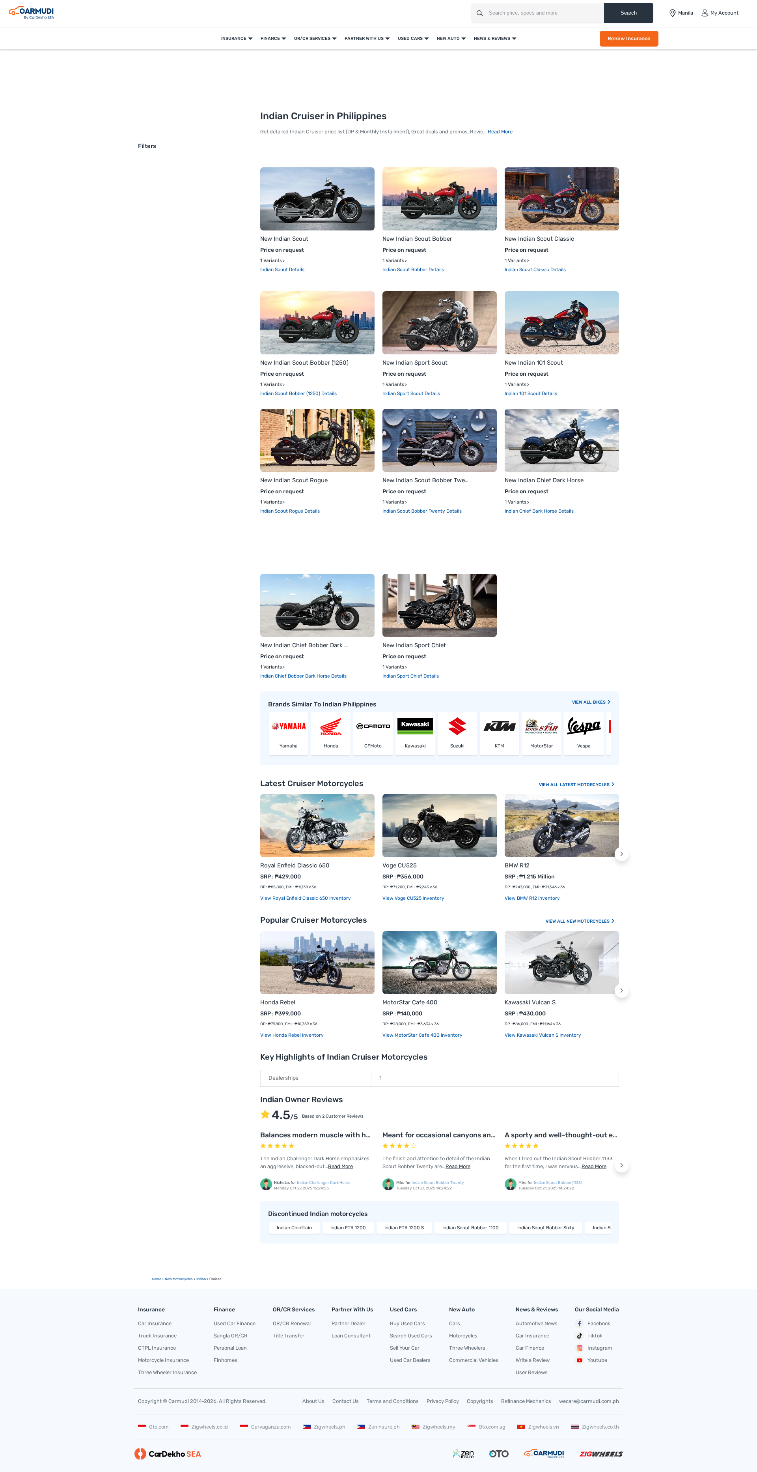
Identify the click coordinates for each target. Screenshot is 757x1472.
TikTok (594, 1336)
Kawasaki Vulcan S (530, 1002)
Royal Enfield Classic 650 (295, 865)
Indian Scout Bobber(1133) (558, 1182)
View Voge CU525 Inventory (413, 898)
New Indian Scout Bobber (417, 238)
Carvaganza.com (271, 1427)
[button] (622, 854)
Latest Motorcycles (585, 784)
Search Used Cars (411, 1336)
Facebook (598, 1323)
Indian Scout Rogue (282, 511)
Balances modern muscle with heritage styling (337, 1135)
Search (629, 13)
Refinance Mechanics (526, 1401)
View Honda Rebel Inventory (292, 1035)
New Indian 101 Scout (534, 362)
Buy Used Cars (407, 1323)
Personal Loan (230, 1348)
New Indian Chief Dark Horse (544, 480)
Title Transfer (288, 1336)
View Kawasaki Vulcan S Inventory (543, 1035)
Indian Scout (274, 269)
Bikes (600, 702)
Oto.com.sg (492, 1427)
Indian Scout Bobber (405, 269)
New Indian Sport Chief (414, 645)
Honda (331, 746)
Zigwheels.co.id (210, 1427)
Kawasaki (415, 746)
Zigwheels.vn (543, 1427)
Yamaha (289, 746)
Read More (500, 132)
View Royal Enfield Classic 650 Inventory (305, 898)
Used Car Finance (234, 1323)
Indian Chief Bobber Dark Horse (295, 676)
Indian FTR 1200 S (404, 1227)
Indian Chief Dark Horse (531, 511)
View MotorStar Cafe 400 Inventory (422, 1035)
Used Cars (410, 38)
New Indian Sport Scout (414, 362)
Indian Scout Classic (527, 269)
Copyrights (480, 1401)
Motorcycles (463, 1336)
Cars (454, 1323)
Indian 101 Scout (523, 393)
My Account (724, 13)
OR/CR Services (312, 38)
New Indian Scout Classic (539, 238)
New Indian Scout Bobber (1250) (304, 362)
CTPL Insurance (157, 1348)
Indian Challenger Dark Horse (324, 1182)
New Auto (448, 38)
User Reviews (532, 1372)
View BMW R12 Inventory (532, 898)
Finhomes (225, 1360)
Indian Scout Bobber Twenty (414, 511)
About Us (313, 1401)
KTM (499, 746)
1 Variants (271, 260)
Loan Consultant (351, 1336)
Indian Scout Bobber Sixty (545, 1227)
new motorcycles (179, 1279)
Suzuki (457, 746)
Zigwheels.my (439, 1427)
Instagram (599, 1348)
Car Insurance (155, 1323)
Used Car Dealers (410, 1360)
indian (201, 1279)
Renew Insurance (629, 38)
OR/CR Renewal (292, 1323)
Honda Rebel (277, 1002)
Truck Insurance (157, 1336)
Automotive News (536, 1323)
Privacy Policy (443, 1401)
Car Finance (530, 1348)
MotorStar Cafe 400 (410, 1002)
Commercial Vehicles (473, 1360)
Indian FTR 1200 (348, 1227)
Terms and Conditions (393, 1401)
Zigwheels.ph (329, 1427)
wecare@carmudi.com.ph (589, 1401)
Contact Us (345, 1401)
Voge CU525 (399, 865)
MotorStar (541, 746)
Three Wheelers (467, 1348)
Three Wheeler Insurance (167, 1372)
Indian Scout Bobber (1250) (290, 393)
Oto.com (159, 1427)
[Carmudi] (31, 13)
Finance (270, 38)
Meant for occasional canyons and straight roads (463, 1135)
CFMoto (373, 746)
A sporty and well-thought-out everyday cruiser (584, 1135)
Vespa (584, 746)
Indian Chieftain (294, 1227)
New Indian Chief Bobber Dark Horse (304, 645)
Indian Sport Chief (402, 676)
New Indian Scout (284, 238)
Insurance (233, 38)
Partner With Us (364, 38)
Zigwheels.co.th (600, 1427)
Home (156, 1279)
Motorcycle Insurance (163, 1360)
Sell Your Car (405, 1348)
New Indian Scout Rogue (294, 480)
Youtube (597, 1360)
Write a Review (533, 1360)
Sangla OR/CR (231, 1336)
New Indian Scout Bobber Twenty (427, 480)
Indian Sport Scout (403, 393)
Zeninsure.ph (384, 1427)
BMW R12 (517, 865)
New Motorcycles (589, 921)
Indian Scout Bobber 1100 (470, 1227)
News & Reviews (492, 38)
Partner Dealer (348, 1323)
